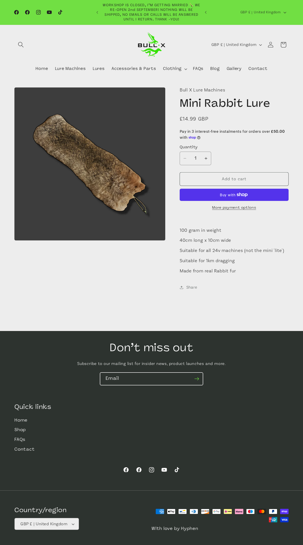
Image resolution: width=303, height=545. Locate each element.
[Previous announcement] (97, 12)
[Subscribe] (197, 379)
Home (21, 420)
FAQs (19, 440)
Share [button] (191, 287)
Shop (20, 430)
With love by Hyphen (175, 529)
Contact (24, 450)
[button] (20, 44)
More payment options (234, 208)
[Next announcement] (206, 12)
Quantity (189, 147)
